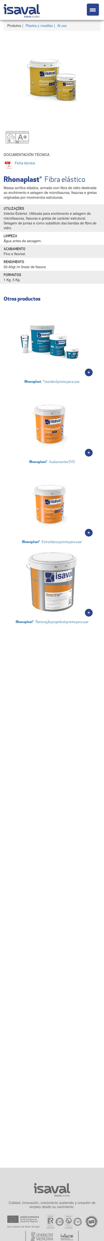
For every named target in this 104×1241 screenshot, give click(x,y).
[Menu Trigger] (93, 10)
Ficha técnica (25, 163)
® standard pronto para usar (52, 381)
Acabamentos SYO (52, 461)
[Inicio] (22, 10)
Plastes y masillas (39, 25)
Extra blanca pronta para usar (52, 541)
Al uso (62, 25)
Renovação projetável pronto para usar (52, 621)
